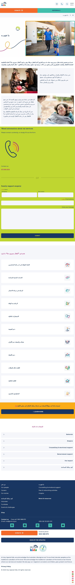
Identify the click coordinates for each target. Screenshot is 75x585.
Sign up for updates (37, 540)
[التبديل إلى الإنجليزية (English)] (72, 578)
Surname (4, 191)
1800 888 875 (5, 169)
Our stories (4, 493)
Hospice (70, 441)
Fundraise (4, 504)
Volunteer (4, 501)
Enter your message (68, 207)
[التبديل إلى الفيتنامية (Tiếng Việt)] (72, 580)
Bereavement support (65, 454)
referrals (56, 10)
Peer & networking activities (48, 490)
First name (41, 191)
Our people (5, 487)
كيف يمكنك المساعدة (67, 467)
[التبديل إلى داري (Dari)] (72, 582)
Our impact (69, 460)
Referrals (69, 434)
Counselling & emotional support (61, 447)
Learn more (38, 411)
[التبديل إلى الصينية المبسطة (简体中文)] (72, 576)
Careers (3, 490)
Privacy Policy (6, 566)
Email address (68, 199)
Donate (17, 10)
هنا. (16, 406)
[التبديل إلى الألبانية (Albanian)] (72, 572)
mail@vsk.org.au (11, 521)
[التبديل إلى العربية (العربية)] (72, 574)
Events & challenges (8, 507)
